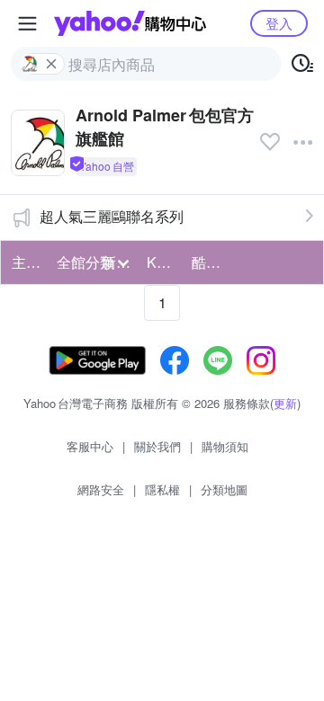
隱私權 (162, 489)
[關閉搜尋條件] (51, 64)
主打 (26, 262)
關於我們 (157, 446)
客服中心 (90, 446)
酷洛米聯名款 (209, 262)
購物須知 (225, 446)
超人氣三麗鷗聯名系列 (112, 216)
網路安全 (100, 489)
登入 (279, 22)
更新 (285, 403)
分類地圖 (224, 489)
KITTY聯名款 (164, 262)
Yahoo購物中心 (130, 23)
